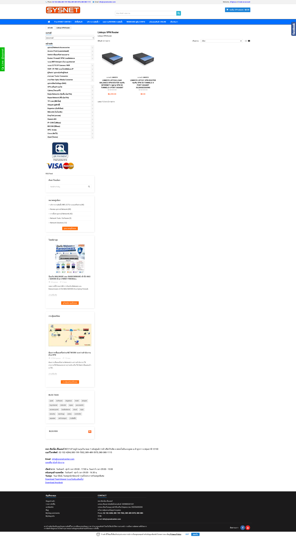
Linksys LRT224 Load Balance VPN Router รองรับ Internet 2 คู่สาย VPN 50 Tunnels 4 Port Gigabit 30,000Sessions (112, 85)
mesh (77, 401)
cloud (75, 409)
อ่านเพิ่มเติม (53, 295)
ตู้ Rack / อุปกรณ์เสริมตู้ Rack (58, 72)
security (52, 414)
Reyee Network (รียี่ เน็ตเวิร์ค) (58, 98)
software (59, 401)
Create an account (244, 2)
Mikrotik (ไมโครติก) (55, 112)
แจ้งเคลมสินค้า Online (157, 22)
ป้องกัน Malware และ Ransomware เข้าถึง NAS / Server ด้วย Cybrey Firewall (69, 277)
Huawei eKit (52, 119)
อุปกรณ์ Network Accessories (59, 47)
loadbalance (66, 409)
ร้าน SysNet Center (62, 22)
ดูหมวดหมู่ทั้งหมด (70, 228)
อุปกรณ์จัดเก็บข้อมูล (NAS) (57, 83)
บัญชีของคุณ (51, 495)
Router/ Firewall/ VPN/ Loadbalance (61, 58)
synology (61, 414)
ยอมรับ (195, 534)
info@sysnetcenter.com (107, 2)
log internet (53, 405)
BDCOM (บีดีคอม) (54, 126)
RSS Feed (49, 174)
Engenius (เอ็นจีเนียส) (55, 108)
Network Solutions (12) (58, 223)
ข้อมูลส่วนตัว (50, 501)
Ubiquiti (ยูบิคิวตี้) (54, 105)
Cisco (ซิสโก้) (53, 133)
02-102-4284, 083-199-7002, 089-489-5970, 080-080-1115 (71, 2)
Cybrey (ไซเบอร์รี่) (54, 90)
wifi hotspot (62, 418)
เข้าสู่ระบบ (233, 2)
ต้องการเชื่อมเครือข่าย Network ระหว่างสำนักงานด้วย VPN (70, 354)
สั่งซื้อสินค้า (79, 22)
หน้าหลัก (49, 44)
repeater (52, 418)
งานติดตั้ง (73, 418)
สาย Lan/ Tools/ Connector (58, 76)
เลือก (222, 41)
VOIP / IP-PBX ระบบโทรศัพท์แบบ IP (61, 69)
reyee (71, 405)
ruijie (81, 409)
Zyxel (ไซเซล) (53, 137)
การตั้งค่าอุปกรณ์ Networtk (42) (61, 214)
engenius (69, 401)
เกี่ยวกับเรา (174, 22)
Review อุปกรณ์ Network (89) (60, 209)
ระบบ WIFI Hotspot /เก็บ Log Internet (61, 62)
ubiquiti (84, 401)
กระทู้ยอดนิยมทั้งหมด (70, 382)
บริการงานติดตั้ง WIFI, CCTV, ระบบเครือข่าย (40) (67, 205)
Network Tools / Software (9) (60, 218)
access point (54, 409)
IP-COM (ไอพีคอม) (54, 123)
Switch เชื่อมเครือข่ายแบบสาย (58, 55)
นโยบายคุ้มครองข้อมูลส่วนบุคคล (109, 510)
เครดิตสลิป (49, 507)
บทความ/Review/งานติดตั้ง (112, 22)
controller (78, 414)
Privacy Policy (175, 534)
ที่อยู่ (47, 510)
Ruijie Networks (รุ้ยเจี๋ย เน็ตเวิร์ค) (60, 94)
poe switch (79, 405)
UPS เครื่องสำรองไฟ (55, 87)
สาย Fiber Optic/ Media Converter (60, 80)
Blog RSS (53, 431)
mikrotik (63, 405)
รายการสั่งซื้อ (50, 504)
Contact (102, 495)
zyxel (51, 401)
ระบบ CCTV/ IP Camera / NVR (59, 65)
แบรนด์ (48, 33)
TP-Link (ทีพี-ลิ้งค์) (54, 101)
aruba (69, 414)
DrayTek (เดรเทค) (54, 115)
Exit (187, 534)
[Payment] (60, 156)
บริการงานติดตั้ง (93, 22)
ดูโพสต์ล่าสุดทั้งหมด (70, 303)
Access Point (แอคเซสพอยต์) (58, 51)
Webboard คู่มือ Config (136, 22)
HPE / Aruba (52, 130)
